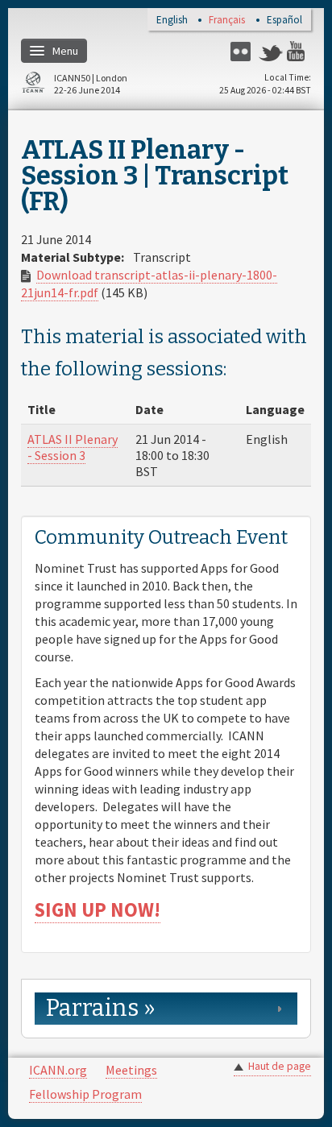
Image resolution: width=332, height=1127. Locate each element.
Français (227, 20)
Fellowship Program (85, 1094)
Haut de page (279, 1066)
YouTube (299, 51)
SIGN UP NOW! (97, 909)
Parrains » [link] (101, 1008)
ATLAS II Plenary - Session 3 (72, 447)
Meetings (131, 1070)
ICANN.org (58, 1070)
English (172, 20)
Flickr (242, 51)
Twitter (271, 51)
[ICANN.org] (33, 85)
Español (284, 20)
